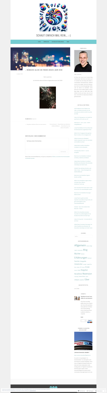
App (91, 246)
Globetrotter (78, 264)
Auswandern (80, 250)
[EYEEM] (53, 387)
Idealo (78, 267)
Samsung (76, 276)
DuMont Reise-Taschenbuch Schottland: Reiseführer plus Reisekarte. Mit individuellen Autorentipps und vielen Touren (83, 163)
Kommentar (63, 151)
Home (39, 41)
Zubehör (81, 280)
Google (84, 264)
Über (68, 41)
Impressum (46, 41)
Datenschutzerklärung (58, 41)
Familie (76, 261)
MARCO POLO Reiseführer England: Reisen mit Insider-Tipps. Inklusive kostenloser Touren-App (82, 182)
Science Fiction (82, 276)
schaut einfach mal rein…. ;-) (53, 35)
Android (88, 246)
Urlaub (76, 280)
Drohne (82, 254)
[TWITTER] (51, 387)
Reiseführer (78, 274)
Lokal (78, 270)
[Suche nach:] (83, 236)
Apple (75, 250)
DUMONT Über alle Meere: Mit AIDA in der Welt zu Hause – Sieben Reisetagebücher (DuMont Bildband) (82, 170)
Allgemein (34, 118)
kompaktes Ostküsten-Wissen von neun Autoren (36, 124)
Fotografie (83, 261)
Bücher (77, 253)
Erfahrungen (80, 257)
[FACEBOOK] (56, 387)
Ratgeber (84, 270)
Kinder (87, 267)
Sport (87, 276)
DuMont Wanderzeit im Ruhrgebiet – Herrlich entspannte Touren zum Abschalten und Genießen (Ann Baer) (83, 140)
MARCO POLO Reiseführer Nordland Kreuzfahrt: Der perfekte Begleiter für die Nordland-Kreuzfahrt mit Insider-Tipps (82, 213)
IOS (81, 267)
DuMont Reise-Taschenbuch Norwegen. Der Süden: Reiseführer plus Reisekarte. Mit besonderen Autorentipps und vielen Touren (83, 226)
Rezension (87, 273)
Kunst (75, 270)
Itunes (83, 267)
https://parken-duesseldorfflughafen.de (82, 355)
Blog (85, 249)
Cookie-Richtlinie (33, 390)
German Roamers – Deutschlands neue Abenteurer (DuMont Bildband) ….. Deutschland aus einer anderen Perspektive (60, 126)
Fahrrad (89, 258)
